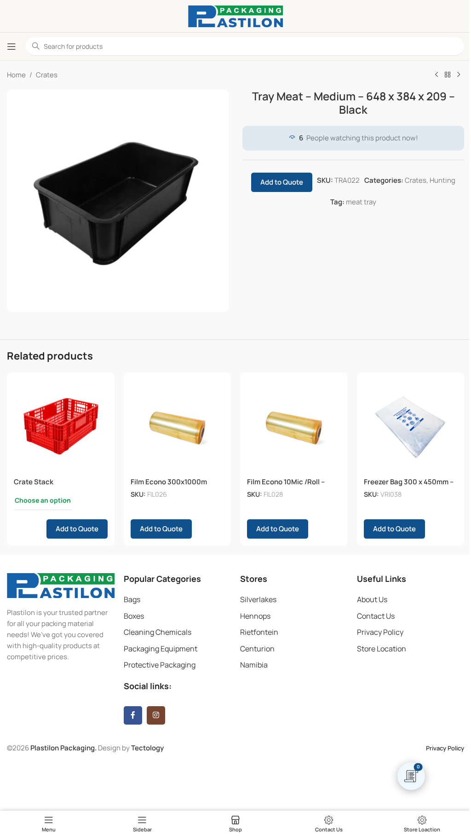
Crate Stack (33, 482)
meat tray (361, 202)
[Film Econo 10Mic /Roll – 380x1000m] (294, 426)
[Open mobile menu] (11, 46)
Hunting (442, 180)
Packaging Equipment (160, 649)
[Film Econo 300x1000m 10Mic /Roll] (177, 426)
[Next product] (458, 75)
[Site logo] (235, 15)
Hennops (255, 616)
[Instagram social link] (156, 715)
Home (16, 75)
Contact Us (376, 616)
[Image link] (61, 585)
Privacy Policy (380, 632)
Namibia (254, 665)
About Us (372, 599)
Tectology (147, 748)
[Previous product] (436, 75)
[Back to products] (447, 75)
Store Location (381, 649)
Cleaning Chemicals (157, 632)
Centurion (257, 649)
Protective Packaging (159, 665)
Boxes (134, 616)
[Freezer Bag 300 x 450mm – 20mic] (411, 426)
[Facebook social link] (133, 715)
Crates (46, 75)
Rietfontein (259, 632)
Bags (132, 599)
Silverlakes (258, 599)
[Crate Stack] (61, 426)
